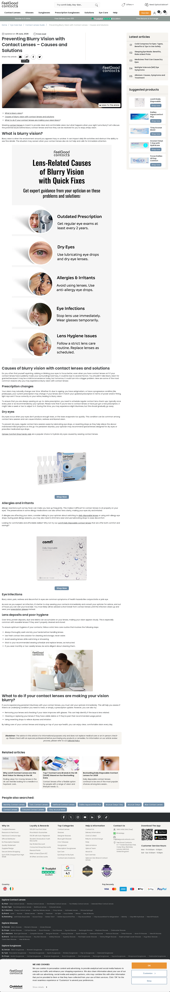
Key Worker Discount (37, 844)
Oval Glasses (57, 930)
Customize (147, 973)
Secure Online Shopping (11, 852)
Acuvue (19, 913)
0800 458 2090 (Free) (124, 829)
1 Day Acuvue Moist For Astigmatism (106, 917)
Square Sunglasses (119, 956)
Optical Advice (91, 845)
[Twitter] (71, 817)
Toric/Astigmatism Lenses (22, 907)
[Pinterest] (99, 817)
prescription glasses (19, 609)
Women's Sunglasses (34, 950)
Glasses (29, 12)
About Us (88, 852)
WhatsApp (120, 833)
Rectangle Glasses (86, 930)
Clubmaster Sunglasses (157, 956)
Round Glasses (44, 930)
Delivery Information (93, 832)
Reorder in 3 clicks (22, 18)
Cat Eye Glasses (30, 930)
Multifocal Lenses (40, 907)
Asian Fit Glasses (141, 934)
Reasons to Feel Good (10, 832)
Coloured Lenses (55, 907)
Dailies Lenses (30, 913)
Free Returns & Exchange (147, 18)
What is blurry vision (13, 113)
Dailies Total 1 (50, 917)
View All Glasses (155, 934)
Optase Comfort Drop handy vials (16, 434)
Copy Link (25, 61)
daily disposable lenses (88, 515)
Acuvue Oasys (134, 804)
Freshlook (49, 913)
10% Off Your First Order (38, 829)
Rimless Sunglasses (70, 953)
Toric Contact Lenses (38, 804)
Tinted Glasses (126, 934)
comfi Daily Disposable (22, 917)
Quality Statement (9, 845)
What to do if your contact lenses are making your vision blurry (32, 120)
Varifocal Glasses (112, 934)
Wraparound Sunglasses (137, 956)
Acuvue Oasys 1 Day (114, 804)
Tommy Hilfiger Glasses (108, 937)
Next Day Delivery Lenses (41, 910)
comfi (12, 913)
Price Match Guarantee (38, 832)
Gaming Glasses (67, 934)
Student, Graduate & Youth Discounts (40, 840)
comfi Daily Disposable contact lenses (74, 523)
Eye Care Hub (90, 855)
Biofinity (40, 913)
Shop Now (62, 496)
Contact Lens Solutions (66, 858)
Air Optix (58, 913)
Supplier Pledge (7, 848)
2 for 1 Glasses (63, 842)
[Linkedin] (92, 817)
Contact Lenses (12, 12)
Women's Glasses (30, 927)
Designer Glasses (64, 836)
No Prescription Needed (10, 842)
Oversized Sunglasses (105, 953)
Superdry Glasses (69, 937)
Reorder (145, 13)
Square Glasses (70, 930)
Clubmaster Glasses (118, 930)
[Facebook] (64, 817)
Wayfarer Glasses (101, 930)
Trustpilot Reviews (8, 829)
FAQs (87, 842)
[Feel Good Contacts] (10, 4)
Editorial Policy (74, 740)
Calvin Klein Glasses (9, 939)
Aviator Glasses (16, 930)
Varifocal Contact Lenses (64, 804)
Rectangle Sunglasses (101, 956)
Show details (38, 987)
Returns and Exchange (94, 839)
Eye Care (103, 12)
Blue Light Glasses (64, 839)
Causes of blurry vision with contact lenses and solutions (29, 116)
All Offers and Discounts (39, 857)
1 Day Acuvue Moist (57, 809)
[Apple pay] (160, 832)
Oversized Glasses (96, 934)
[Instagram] (78, 817)
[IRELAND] (12, 889)
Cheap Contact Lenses (22, 910)
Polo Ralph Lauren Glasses (87, 937)
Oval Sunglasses (84, 956)
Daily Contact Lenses (17, 904)
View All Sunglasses (9, 959)
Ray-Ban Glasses (40, 937)
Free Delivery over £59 (64, 18)
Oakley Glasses (54, 937)
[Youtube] (85, 817)
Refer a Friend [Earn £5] (38, 854)
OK (149, 966)
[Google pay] (160, 838)
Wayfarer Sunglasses (51, 956)
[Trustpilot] (48, 875)
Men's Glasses (16, 927)
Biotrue (78, 913)
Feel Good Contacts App (11, 836)
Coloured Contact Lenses (33, 809)
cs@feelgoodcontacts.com (124, 839)
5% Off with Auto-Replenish (40, 836)
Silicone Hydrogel (87, 910)
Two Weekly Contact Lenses (79, 904)
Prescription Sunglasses (67, 12)
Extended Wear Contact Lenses (102, 904)
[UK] (5, 889)
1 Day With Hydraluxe (137, 917)
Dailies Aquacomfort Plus (90, 804)
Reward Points (35, 850)
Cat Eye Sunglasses (34, 956)
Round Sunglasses (68, 956)
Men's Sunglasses (17, 950)
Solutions (89, 12)
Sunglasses (44, 12)
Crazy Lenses (57, 910)
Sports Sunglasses (53, 953)
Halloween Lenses (71, 910)
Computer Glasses (36, 934)
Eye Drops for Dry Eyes (66, 855)
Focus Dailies (68, 913)
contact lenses (16, 125)
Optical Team (90, 848)
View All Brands (88, 913)
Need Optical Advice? (158, 4)
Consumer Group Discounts (40, 847)
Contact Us (89, 829)
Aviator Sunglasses (17, 956)
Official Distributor (8, 839)
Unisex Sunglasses (51, 950)
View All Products (153, 917)
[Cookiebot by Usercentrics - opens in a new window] (16, 987)
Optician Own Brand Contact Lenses (96, 859)
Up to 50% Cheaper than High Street (13, 856)
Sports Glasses (81, 934)
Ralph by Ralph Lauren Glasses (130, 937)
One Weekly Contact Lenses (56, 904)
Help (115, 12)
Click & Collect (90, 836)
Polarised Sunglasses (36, 953)
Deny (149, 981)
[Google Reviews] (67, 876)
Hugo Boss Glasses (151, 937)
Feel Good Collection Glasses (20, 937)
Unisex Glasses (45, 927)
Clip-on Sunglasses (87, 953)
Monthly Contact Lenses (14, 804)
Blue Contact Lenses (154, 804)
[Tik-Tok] (106, 817)
